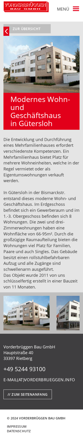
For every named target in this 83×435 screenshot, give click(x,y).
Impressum (17, 426)
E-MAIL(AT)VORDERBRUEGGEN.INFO (39, 379)
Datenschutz (19, 431)
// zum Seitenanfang (28, 394)
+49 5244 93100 (24, 369)
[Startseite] (26, 6)
